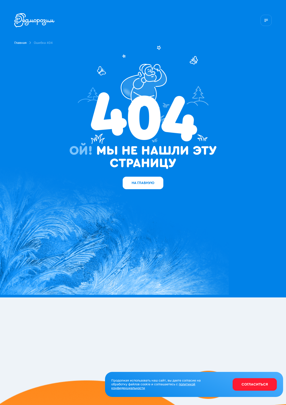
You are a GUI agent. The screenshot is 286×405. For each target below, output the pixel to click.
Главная (20, 43)
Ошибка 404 (43, 43)
